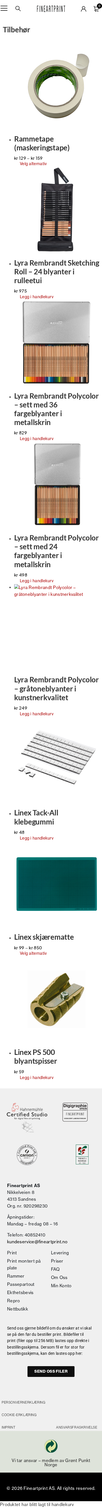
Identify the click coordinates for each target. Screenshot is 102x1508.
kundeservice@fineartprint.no (37, 1241)
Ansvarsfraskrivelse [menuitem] (76, 1427)
